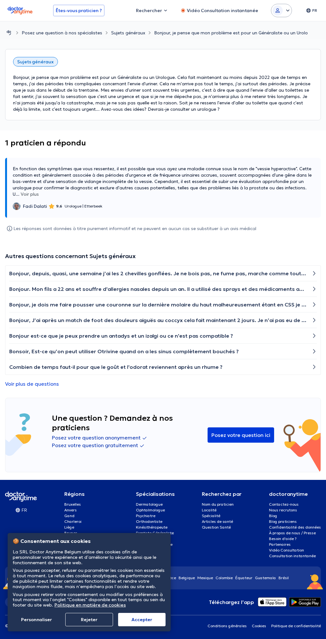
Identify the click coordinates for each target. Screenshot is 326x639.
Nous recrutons (283, 510)
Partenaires (280, 544)
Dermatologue (149, 504)
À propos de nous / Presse (292, 532)
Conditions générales (227, 625)
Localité (209, 510)
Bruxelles (72, 504)
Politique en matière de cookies (90, 605)
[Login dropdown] (281, 10)
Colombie (224, 577)
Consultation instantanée (292, 555)
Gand (69, 515)
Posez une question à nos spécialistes (62, 33)
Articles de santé (217, 521)
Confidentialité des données (295, 527)
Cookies (259, 625)
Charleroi (73, 521)
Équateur (243, 577)
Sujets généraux (128, 33)
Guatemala (265, 577)
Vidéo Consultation (286, 550)
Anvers (70, 510)
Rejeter (89, 619)
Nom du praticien (218, 504)
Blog (273, 515)
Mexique (205, 577)
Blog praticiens (283, 521)
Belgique (187, 577)
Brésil (284, 577)
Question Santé (216, 527)
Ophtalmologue (150, 510)
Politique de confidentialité (296, 625)
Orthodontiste (149, 521)
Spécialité (211, 515)
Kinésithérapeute (151, 527)
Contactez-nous (284, 504)
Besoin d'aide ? (283, 538)
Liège (69, 527)
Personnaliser (36, 619)
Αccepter (141, 619)
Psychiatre (145, 515)
